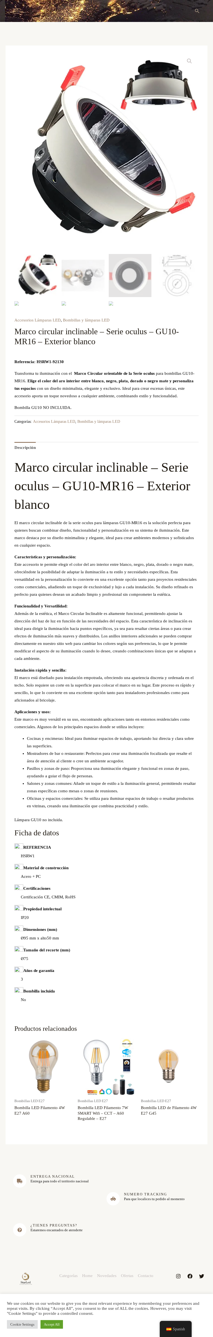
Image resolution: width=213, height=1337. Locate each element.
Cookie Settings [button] (22, 1324)
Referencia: (25, 362)
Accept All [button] (52, 1324)
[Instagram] (178, 1276)
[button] (197, 11)
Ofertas (127, 1275)
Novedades (106, 1275)
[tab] (25, 448)
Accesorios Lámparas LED (37, 320)
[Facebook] (189, 1276)
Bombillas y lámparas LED (86, 320)
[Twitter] (201, 1276)
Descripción (25, 447)
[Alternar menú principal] (16, 11)
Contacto (145, 1275)
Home (87, 1275)
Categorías (68, 1275)
